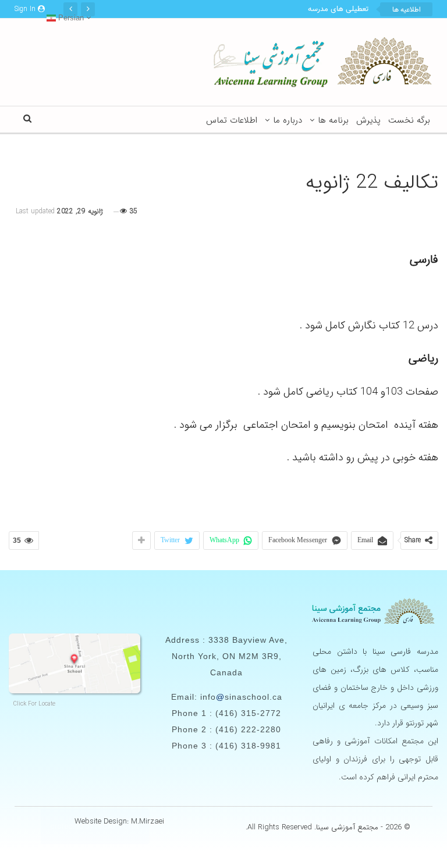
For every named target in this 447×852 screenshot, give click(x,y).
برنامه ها (333, 120)
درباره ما (287, 120)
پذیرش (368, 120)
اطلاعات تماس (231, 120)
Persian (70, 17)
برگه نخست (409, 120)
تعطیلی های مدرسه (338, 9)
